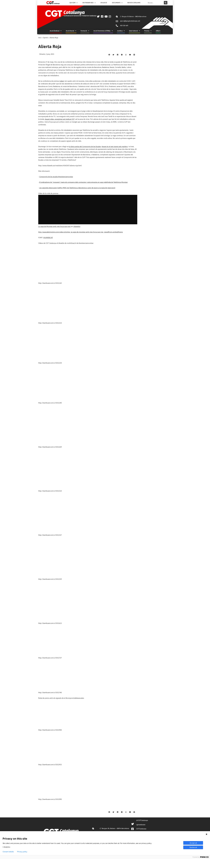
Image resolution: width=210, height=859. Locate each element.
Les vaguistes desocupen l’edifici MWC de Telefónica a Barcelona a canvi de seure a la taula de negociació (77, 188)
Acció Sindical (54, 31)
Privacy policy (22, 852)
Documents (116, 2)
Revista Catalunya (133, 2)
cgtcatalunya (140, 824)
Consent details (8, 852)
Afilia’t (158, 31)
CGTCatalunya (141, 829)
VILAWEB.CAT (48, 237)
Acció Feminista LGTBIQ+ (102, 31)
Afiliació (104, 2)
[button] (109, 55)
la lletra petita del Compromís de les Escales (85, 146)
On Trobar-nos (88, 2)
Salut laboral (133, 31)
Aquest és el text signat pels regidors (115, 146)
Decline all (193, 847)
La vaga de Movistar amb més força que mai (54, 226)
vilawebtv (76, 226)
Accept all (193, 843)
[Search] (165, 2)
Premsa (146, 31)
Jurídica (120, 31)
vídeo (62, 81)
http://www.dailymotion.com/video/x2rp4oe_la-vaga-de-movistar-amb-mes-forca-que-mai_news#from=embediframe (80, 232)
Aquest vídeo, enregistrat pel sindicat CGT (59, 119)
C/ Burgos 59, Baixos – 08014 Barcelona (133, 16)
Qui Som (72, 2)
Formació (84, 31)
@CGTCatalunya (142, 820)
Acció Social (70, 31)
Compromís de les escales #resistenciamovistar (56, 177)
